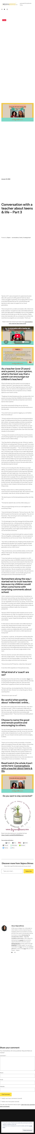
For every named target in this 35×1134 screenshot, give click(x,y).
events (21, 940)
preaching (13, 945)
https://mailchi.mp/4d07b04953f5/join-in (12, 835)
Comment (3, 1055)
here (21, 946)
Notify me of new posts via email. (10, 1101)
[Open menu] (7, 9)
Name (1, 1072)
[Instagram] (1, 9)
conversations (15, 237)
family (20, 237)
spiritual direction (15, 943)
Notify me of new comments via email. (12, 1098)
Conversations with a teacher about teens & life (16, 768)
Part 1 (28, 679)
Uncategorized (27, 237)
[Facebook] (4, 9)
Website (2, 1086)
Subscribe (29, 871)
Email (1, 1079)
